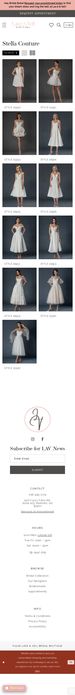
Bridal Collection (37, 575)
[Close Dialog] (3, 662)
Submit (38, 469)
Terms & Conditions (37, 616)
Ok (71, 662)
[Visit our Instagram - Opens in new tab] (33, 439)
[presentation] (19, 81)
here (37, 670)
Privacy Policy (37, 621)
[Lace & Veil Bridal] (23, 25)
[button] (4, 25)
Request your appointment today (43, 3)
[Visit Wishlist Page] (51, 25)
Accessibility (37, 626)
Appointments (37, 591)
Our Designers (37, 580)
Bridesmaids (37, 586)
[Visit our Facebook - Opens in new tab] (42, 439)
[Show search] (58, 25)
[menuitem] (4, 25)
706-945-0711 (37, 494)
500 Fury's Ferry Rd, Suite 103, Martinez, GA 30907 (37, 503)
